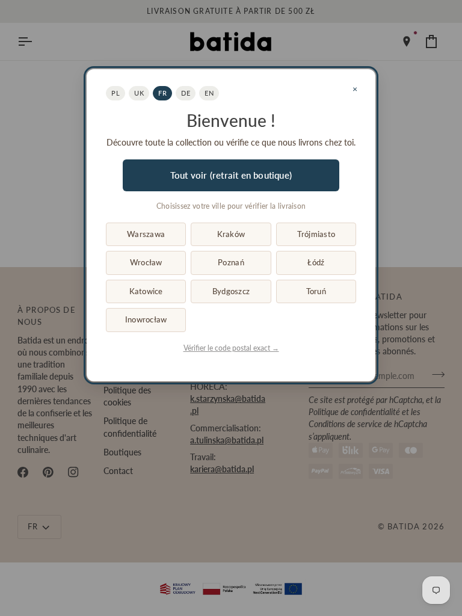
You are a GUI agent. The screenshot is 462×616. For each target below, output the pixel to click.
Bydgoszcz (231, 291)
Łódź (315, 262)
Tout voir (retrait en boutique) (231, 175)
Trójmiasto (316, 234)
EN (209, 93)
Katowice (146, 291)
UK (139, 93)
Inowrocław (146, 319)
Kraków (231, 234)
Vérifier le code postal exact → (231, 348)
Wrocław (146, 262)
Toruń (316, 291)
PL (115, 93)
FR (162, 93)
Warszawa (146, 234)
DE (185, 93)
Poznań (231, 262)
